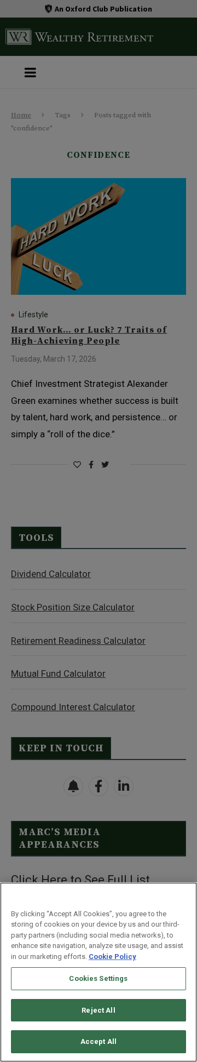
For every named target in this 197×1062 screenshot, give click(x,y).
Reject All (98, 1010)
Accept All (98, 1041)
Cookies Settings (98, 978)
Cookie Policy (112, 956)
